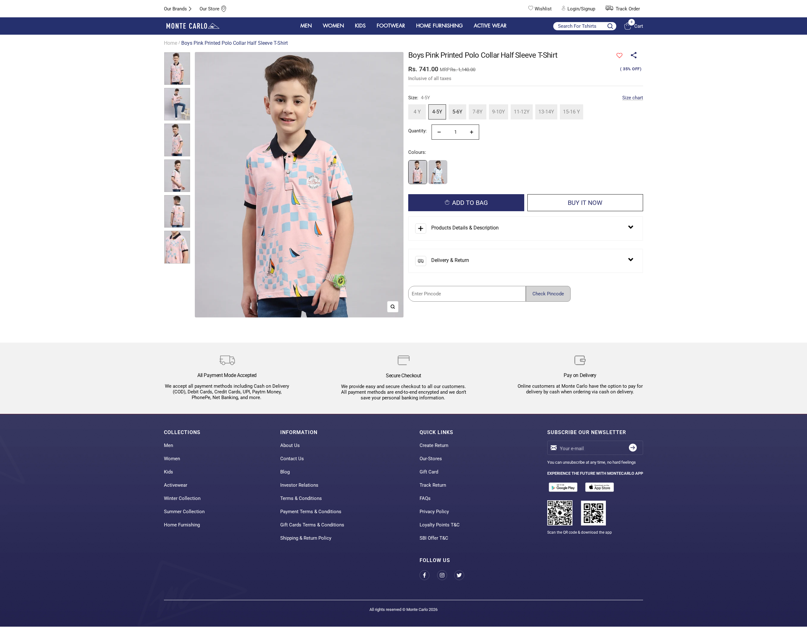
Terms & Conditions (301, 498)
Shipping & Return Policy (305, 538)
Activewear (175, 485)
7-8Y (478, 112)
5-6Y (457, 112)
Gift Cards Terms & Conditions (312, 525)
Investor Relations (299, 485)
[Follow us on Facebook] (428, 575)
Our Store (209, 9)
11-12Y (522, 112)
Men (168, 445)
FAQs (425, 498)
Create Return (434, 445)
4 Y (417, 112)
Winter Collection (182, 498)
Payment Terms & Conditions (310, 511)
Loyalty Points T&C (440, 525)
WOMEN (333, 25)
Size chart (632, 98)
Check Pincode (548, 294)
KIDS (360, 25)
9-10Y (498, 112)
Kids (168, 472)
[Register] (633, 448)
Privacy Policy (434, 511)
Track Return (433, 485)
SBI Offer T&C (434, 538)
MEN (306, 25)
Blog (285, 472)
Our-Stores (431, 458)
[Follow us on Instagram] (445, 575)
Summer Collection (184, 511)
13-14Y (546, 112)
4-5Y (437, 112)
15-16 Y (571, 112)
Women (172, 458)
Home (170, 43)
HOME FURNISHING (439, 25)
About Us (290, 445)
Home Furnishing (182, 525)
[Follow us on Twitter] (463, 575)
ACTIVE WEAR (490, 25)
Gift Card (429, 472)
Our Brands (175, 9)
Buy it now (585, 202)
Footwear (391, 25)
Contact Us (292, 458)
